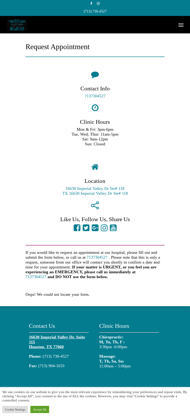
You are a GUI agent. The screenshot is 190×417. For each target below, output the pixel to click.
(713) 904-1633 (51, 365)
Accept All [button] (39, 409)
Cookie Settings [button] (15, 409)
